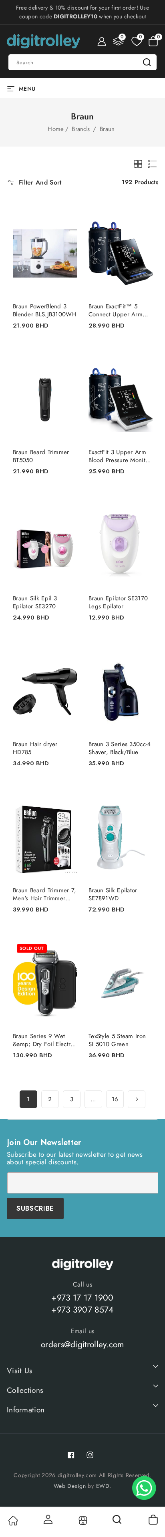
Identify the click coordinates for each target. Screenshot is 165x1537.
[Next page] (136, 1099)
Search (147, 62)
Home (56, 129)
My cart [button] (152, 1519)
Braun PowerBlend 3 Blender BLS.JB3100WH (44, 310)
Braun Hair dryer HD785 (35, 748)
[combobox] (82, 62)
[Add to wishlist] (66, 209)
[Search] (118, 1522)
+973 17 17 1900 (82, 1298)
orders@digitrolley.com (82, 1344)
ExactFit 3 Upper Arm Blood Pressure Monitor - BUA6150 (120, 456)
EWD (103, 1486)
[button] (153, 41)
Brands (82, 129)
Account (47, 1519)
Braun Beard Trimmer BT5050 (41, 456)
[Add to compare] (66, 225)
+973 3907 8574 (82, 1310)
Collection (82, 1521)
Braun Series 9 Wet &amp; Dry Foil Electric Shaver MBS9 (44, 1040)
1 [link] (28, 1099)
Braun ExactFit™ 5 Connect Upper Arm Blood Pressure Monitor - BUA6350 (120, 310)
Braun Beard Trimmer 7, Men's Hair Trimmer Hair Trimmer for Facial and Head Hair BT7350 (44, 894)
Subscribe (35, 1208)
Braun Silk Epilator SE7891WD (113, 894)
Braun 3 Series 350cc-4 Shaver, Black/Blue (120, 748)
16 (115, 1099)
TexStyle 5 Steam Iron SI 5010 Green (117, 1040)
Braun (107, 129)
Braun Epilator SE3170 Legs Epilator (118, 602)
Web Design (70, 1486)
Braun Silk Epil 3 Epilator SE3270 (35, 602)
